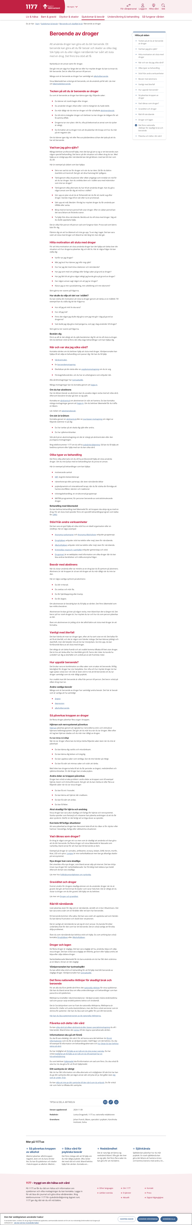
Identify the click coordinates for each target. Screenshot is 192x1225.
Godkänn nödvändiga (148, 1219)
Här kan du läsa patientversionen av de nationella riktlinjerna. (75, 1016)
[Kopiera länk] (111, 1102)
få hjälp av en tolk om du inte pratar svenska (85, 1051)
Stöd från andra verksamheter (151, 73)
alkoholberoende (101, 76)
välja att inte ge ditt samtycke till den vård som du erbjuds (80, 1082)
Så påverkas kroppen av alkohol (41, 1150)
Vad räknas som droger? (148, 103)
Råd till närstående (146, 114)
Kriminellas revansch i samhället (68, 550)
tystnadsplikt (77, 380)
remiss (76, 1030)
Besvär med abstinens (147, 79)
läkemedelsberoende (62, 84)
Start (37, 23)
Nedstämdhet (108, 1148)
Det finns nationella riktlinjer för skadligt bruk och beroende (150, 128)
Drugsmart (59, 554)
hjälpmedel (68, 1061)
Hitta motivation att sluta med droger (151, 55)
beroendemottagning (66, 364)
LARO (55, 514)
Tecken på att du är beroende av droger (150, 42)
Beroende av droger (92, 23)
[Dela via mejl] (105, 1102)
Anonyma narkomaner (64, 534)
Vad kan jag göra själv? (147, 49)
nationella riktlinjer (92, 987)
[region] (96, 1219)
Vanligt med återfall (146, 84)
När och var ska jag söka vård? (151, 62)
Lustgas (70, 853)
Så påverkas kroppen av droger (148, 96)
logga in (94, 385)
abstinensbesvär (107, 110)
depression (59, 703)
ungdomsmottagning (90, 369)
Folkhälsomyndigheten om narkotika (75, 874)
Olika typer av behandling (149, 68)
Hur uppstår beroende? (148, 90)
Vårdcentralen (61, 360)
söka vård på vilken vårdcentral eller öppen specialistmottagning (83, 1027)
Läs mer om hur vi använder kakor (26, 1223)
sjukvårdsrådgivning (91, 444)
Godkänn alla (169, 1219)
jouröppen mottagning (93, 419)
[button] (116, 1102)
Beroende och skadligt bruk (71, 23)
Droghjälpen (60, 540)
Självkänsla (143, 1148)
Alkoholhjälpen (61, 545)
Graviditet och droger (147, 109)
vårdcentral (65, 400)
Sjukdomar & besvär (49, 23)
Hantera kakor (126, 1219)
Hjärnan (53, 728)
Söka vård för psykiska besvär (72, 1150)
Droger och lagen (145, 120)
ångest (58, 698)
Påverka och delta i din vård (150, 136)
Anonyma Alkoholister (87, 534)
